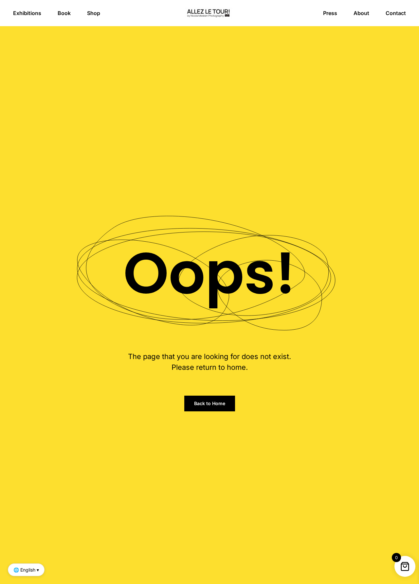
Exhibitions (27, 13)
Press (330, 13)
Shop (93, 13)
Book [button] (64, 13)
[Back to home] (209, 13)
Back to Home (209, 403)
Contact (396, 13)
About (361, 13)
